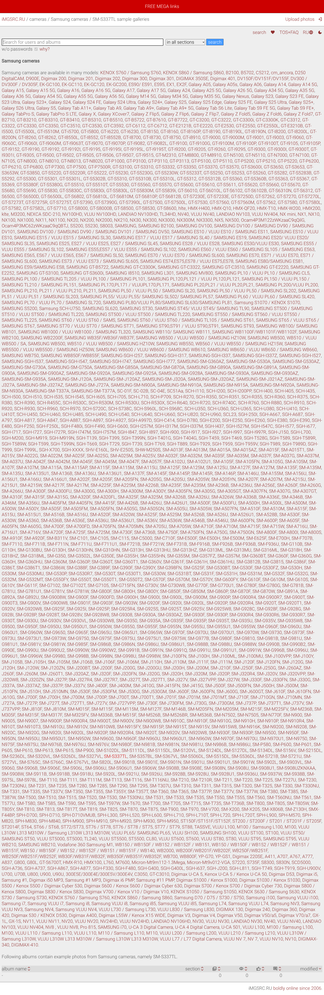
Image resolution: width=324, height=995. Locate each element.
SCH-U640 (141, 414)
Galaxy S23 (262, 96)
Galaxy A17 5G (151, 90)
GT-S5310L (164, 178)
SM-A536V (147, 520)
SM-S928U (198, 774)
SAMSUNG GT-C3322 (179, 267)
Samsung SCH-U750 (59, 308)
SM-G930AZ (170, 615)
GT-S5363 (278, 178)
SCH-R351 (229, 397)
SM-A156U (295, 473)
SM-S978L (26, 780)
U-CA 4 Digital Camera (197, 927)
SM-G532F (274, 573)
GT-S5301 (47, 178)
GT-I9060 (295, 137)
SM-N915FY (128, 727)
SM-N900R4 (75, 721)
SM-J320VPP (292, 674)
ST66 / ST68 (46, 827)
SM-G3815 (273, 562)
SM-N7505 (248, 715)
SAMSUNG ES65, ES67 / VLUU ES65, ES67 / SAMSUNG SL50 (62, 255)
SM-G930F (194, 615)
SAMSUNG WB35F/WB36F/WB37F (99, 338)
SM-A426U (151, 503)
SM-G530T (104, 573)
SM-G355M (178, 556)
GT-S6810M (121, 196)
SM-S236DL (13, 756)
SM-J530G (129, 691)
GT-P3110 (158, 161)
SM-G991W (250, 650)
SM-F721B (129, 544)
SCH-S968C (170, 408)
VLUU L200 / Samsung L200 (188, 933)
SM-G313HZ (184, 550)
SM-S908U (238, 768)
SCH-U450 (27, 414)
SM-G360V (150, 562)
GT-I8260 (27, 137)
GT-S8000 (78, 208)
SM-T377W (247, 791)
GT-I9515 (145, 155)
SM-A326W (222, 497)
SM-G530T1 (129, 573)
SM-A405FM (54, 503)
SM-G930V (50, 620)
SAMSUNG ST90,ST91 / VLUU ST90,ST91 (177, 326)
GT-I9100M (223, 143)
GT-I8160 (169, 131)
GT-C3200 (199, 120)
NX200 (87, 220)
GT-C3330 (27, 126)
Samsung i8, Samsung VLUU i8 (97, 903)
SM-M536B (201, 715)
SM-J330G (299, 679)
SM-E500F (187, 538)
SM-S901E (147, 762)
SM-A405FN (80, 503)
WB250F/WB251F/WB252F (29, 856)
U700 (7, 874)
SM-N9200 (273, 727)
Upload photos (300, 19)
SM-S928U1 (223, 774)
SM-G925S (147, 609)
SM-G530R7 (80, 573)
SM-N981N (168, 744)
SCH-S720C (94, 408)
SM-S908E (191, 768)
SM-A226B (148, 485)
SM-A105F (223, 461)
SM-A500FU (224, 503)
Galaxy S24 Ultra (119, 102)
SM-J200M (198, 668)
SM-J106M (128, 662)
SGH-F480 (125, 868)
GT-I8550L (68, 137)
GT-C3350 (48, 126)
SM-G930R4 (241, 615)
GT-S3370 (208, 167)
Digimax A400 (83, 915)
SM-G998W (149, 656)
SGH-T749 (262, 868)
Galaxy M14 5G (141, 96)
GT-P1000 (114, 161)
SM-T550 (215, 797)
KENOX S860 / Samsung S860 (193, 72)
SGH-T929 (200, 444)
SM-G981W (54, 644)
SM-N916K (249, 727)
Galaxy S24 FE (87, 102)
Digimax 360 (284, 909)
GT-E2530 (224, 126)
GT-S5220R (74, 173)
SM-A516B (53, 514)
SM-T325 (263, 786)
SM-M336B (101, 715)
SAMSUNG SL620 (100, 308)
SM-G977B (198, 638)
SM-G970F (174, 632)
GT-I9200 (177, 149)
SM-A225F (101, 485)
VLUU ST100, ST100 (258, 833)
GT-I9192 (50, 149)
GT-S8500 (123, 208)
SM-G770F (197, 585)
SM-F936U (268, 544)
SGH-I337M (191, 426)
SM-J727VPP (122, 703)
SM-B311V (57, 538)
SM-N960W (199, 738)
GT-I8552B (110, 137)
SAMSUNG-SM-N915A (226, 385)
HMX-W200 (289, 208)
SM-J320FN (125, 674)
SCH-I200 (215, 391)
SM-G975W (174, 638)
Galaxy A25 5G (206, 90)
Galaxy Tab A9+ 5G (175, 108)
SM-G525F (194, 567)
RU (308, 32)
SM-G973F (294, 632)
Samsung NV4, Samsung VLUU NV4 (61, 909)
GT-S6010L (210, 190)
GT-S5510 (74, 184)
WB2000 (165, 850)
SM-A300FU (60, 491)
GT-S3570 (229, 167)
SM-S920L (105, 774)
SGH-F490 (95, 426)
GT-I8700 (132, 137)
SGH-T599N (62, 444)
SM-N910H (244, 721)
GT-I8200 (277, 131)
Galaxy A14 (275, 84)
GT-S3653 (295, 167)
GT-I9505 (85, 155)
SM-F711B (34, 544)
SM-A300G (84, 491)
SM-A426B (127, 503)
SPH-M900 (73, 821)
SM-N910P (267, 721)
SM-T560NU (279, 797)
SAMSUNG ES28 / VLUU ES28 (190, 243)
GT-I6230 (130, 131)
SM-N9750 (296, 738)
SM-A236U (241, 485)
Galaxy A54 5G (47, 96)
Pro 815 (88, 927)
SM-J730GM (221, 703)
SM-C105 (99, 538)
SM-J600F (179, 691)
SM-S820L (101, 762)
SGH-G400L (172, 868)
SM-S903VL (290, 762)
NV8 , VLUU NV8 (61, 927)
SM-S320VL (39, 756)
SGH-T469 (231, 438)
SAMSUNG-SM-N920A (272, 385)
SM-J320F (101, 674)
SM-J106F (105, 662)
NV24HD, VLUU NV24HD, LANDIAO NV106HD (145, 921)
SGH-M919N (61, 438)
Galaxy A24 (179, 90)
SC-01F (124, 391)
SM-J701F (166, 697)
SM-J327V (177, 679)
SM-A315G (57, 497)
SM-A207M (271, 479)
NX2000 (104, 220)
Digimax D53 (281, 874)
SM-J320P (219, 674)
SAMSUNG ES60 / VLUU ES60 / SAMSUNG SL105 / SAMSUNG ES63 (246, 249)
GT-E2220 (203, 126)
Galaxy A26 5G (237, 90)
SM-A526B (194, 514)
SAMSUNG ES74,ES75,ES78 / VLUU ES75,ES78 (186, 261)
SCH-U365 (240, 408)
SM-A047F (129, 461)
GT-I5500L (25, 131)
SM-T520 (87, 797)
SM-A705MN (130, 526)
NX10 (313, 214)
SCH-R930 (24, 408)
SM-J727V (97, 703)
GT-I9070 (94, 143)
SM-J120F (244, 662)
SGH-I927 (211, 432)
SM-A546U (217, 520)
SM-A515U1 (29, 514)
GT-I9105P (310, 143)
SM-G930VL (75, 620)
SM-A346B (292, 497)
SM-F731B (176, 544)
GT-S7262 (265, 196)
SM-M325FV (76, 715)
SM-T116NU (156, 780)
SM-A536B (51, 520)
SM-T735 (212, 803)
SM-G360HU (30, 562)
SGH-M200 (12, 438)
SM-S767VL (77, 762)
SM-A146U (248, 473)
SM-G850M (194, 591)
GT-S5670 (290, 184)
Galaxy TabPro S (18, 114)
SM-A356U (28, 503)
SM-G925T (170, 609)
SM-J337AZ (28, 685)
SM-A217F (54, 485)
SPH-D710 (49, 815)
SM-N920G (28, 732)
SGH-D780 (187, 420)
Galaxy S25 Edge (205, 102)
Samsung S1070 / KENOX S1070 (267, 302)
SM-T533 (175, 797)
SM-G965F (77, 632)
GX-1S (15, 921)
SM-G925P (98, 609)
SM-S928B (174, 774)
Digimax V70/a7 (294, 915)
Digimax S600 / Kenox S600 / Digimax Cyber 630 (133, 886)
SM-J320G (149, 674)
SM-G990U (27, 650)
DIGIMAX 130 (229, 909)
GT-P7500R (99, 167)
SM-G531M (250, 573)
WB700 (170, 856)
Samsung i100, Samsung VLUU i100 (282, 897)
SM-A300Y (155, 491)
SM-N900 (292, 715)
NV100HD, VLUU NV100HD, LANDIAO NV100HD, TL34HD (119, 214)
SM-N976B (51, 744)
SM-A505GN (151, 508)
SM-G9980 (54, 656)
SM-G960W (31, 632)
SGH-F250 (24, 426)
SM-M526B (149, 715)
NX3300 (204, 220)
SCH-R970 (70, 408)
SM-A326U (198, 497)
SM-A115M (123, 467)
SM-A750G (216, 532)
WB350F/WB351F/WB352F (134, 856)
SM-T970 (189, 809)
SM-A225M (124, 485)
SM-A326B (175, 497)
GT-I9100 (178, 143)
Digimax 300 (134, 78)
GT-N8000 (27, 161)
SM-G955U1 (219, 626)
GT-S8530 (145, 208)
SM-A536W (170, 520)
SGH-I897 (148, 432)
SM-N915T (175, 727)
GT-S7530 (198, 202)
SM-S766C (53, 762)
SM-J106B (82, 662)
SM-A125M (193, 467)
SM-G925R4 (123, 609)
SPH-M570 (289, 815)
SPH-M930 (144, 821)
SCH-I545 (74, 397)
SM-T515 (67, 797)
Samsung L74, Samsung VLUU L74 (233, 903)
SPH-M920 (120, 821)
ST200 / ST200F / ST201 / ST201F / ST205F (276, 821)
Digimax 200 (53, 78)
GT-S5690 (26, 190)
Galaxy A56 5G (109, 96)
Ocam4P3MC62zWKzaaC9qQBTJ (35, 226)
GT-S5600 (183, 184)
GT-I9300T (299, 149)
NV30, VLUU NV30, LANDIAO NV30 (227, 921)
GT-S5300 (26, 178)
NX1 (302, 214)
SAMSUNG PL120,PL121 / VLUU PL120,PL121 (193, 279)
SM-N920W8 (194, 732)
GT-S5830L (117, 190)
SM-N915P (152, 727)
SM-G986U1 (173, 644)
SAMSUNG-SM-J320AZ (211, 379)
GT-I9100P (246, 143)
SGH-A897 (93, 420)
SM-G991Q (176, 650)
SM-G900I (150, 597)
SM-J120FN (268, 662)
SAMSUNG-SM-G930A (227, 373)
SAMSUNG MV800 (194, 273)
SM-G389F (99, 567)
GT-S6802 (74, 196)
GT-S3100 (122, 167)
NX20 (72, 220)
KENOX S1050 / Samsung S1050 (204, 891)
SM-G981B (267, 638)
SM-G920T (265, 603)
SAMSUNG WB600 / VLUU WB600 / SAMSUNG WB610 (150, 349)
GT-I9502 (65, 155)
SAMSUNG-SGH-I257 (122, 355)
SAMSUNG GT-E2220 (267, 267)
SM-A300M (132, 491)
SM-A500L (272, 503)
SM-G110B (291, 544)
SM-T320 (243, 786)
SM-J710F (238, 697)
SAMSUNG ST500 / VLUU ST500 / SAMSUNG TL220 (138, 314)
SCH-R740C (224, 402)
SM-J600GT (251, 691)
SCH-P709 (160, 397)
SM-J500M (287, 685)
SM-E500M (233, 538)
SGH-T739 (132, 444)
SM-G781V (54, 591)
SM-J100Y (303, 656)
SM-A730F (122, 532)
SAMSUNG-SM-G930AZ (274, 373)
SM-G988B (197, 644)
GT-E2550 (245, 126)
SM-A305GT (229, 491)
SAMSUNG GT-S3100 (37, 273)
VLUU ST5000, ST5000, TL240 (67, 839)
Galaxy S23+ (34, 102)
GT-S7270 (286, 196)
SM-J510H (30, 691)
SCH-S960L (145, 408)
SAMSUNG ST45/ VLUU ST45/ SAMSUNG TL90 (202, 308)
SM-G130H (55, 550)
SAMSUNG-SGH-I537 (23, 361)
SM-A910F (12, 538)
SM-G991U (200, 650)
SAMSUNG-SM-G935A (24, 379)
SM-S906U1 (120, 768)
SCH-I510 (32, 397)
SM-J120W (28, 668)
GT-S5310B (140, 178)
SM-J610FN (299, 691)
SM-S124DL (210, 750)
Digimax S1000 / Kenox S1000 (206, 880)
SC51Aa (175, 391)
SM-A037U (12, 461)
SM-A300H (108, 491)
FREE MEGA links (162, 6)
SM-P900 (84, 750)
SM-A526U (217, 514)
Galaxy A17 (123, 90)
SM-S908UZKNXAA (296, 768)
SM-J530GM (154, 691)
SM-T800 (255, 803)
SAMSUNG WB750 (20, 355)
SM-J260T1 (51, 674)
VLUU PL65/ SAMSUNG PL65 (141, 833)
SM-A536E (74, 520)
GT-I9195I (112, 149)
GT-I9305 (25, 155)
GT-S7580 (287, 202)
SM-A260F (287, 485)
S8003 (106, 226)
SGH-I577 (284, 426)
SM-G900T (294, 597)
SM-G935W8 (290, 620)
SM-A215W (31, 485)
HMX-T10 (266, 208)
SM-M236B (301, 709)
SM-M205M (226, 709)
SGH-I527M (237, 426)
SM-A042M (59, 461)
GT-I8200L (298, 131)
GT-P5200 (244, 161)
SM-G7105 (98, 585)
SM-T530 (108, 797)
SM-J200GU (149, 668)
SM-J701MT (214, 697)
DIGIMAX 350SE (192, 78)
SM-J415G (192, 685)
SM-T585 (46, 803)
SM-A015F (269, 450)
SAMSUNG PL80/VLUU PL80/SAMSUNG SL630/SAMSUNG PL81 (167, 302)
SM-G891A (287, 591)
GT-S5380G (51, 184)
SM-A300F (35, 491)
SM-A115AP (75, 467)
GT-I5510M (48, 131)
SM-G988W (245, 644)
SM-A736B (144, 532)
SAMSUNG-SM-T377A (93, 391)
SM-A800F (266, 532)
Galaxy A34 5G (268, 90)
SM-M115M (126, 709)
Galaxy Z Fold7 (298, 114)
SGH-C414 (164, 420)
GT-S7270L (309, 196)
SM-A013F (173, 450)
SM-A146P (225, 473)
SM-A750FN (192, 532)
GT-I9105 (289, 143)
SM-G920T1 (290, 603)
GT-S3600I (251, 167)
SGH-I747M (79, 432)
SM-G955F (147, 626)
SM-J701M (189, 697)
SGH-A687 (292, 414)
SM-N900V (122, 721)
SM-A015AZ (244, 450)
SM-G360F (277, 556)
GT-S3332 (165, 167)
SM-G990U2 (52, 650)
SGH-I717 (11, 432)
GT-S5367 (299, 178)
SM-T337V (52, 791)
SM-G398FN (169, 567)
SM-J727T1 (73, 703)
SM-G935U (241, 620)
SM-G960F (267, 626)
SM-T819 (88, 809)
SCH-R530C (75, 402)
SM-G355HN (152, 556)
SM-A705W (180, 526)
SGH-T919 (284, 868)
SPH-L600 (152, 815)
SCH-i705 (116, 397)
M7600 (123, 862)
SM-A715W (273, 526)
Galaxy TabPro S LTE (56, 114)
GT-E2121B (180, 126)
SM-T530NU (131, 797)
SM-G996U (297, 650)
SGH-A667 (269, 414)
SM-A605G (30, 526)
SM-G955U (194, 626)
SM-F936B (245, 544)
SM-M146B (175, 709)
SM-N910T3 (29, 727)
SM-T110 (48, 780)
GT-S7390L (130, 202)
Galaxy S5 (46, 108)
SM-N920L (73, 732)
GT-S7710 (56, 208)
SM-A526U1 (242, 514)
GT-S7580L (310, 202)
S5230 (91, 226)
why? (44, 49)
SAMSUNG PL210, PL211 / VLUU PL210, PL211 (49, 290)
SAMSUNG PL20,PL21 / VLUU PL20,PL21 (212, 285)
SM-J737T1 (269, 703)
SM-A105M (296, 461)
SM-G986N (124, 644)
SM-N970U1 (272, 738)
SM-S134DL (261, 750)
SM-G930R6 (267, 615)
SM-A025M (121, 455)
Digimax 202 (107, 78)
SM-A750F (167, 532)
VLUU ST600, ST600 (179, 839)
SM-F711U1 (105, 544)
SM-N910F (197, 721)
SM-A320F (80, 497)
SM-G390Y (144, 567)
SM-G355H (127, 556)
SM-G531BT (179, 573)
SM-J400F (97, 685)
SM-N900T (99, 721)
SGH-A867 (57, 868)
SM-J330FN (275, 679)
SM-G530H (291, 567)
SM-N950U (28, 738)
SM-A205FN (126, 479)
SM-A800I (288, 532)
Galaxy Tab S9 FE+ (295, 108)
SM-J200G (124, 668)
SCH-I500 (11, 397)
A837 (7, 862)
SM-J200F (102, 668)
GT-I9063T (73, 143)
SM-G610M (273, 579)
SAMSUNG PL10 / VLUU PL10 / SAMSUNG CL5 (262, 273)
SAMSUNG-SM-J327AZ (40, 385)
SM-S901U (194, 762)
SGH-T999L (25, 450)
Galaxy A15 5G (40, 90)
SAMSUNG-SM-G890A (209, 367)
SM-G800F (101, 591)
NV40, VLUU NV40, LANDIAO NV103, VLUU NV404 (228, 214)
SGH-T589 (279, 438)
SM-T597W (109, 803)
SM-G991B (129, 650)
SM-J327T (130, 679)
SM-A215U (295, 479)
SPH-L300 (107, 815)
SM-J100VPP (278, 656)
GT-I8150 (149, 131)
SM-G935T (218, 620)
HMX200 (311, 208)
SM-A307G (279, 491)
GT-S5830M (141, 190)
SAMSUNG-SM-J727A (87, 385)
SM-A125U (217, 467)
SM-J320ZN (32, 679)
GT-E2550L (268, 126)
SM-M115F (102, 709)
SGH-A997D (140, 420)
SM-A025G (97, 455)
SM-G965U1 (126, 632)
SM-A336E (269, 497)
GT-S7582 (11, 208)
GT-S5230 (118, 173)
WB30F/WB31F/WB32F (81, 856)
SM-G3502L (79, 556)
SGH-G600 (117, 426)
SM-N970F (223, 738)
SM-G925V (193, 609)
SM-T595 (87, 803)
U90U (58, 874)
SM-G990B (269, 644)
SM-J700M (73, 697)
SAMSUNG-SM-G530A (248, 361)
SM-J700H (49, 697)
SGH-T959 (222, 444)
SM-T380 (269, 791)
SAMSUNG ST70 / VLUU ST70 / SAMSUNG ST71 (85, 326)
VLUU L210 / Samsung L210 (246, 933)
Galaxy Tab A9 (107, 108)
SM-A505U (176, 508)
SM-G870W (263, 591)
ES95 (159, 84)
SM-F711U (81, 544)
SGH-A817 (24, 420)
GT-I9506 (105, 155)
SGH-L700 (301, 432)
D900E (32, 78)
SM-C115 (120, 538)
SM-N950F (288, 732)
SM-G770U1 (222, 585)
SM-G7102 (49, 585)
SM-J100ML (224, 656)
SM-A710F (203, 526)
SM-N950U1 (54, 738)
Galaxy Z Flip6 (175, 114)
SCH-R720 (200, 402)
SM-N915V (198, 727)
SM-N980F (121, 744)
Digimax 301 (161, 78)
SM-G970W (247, 632)
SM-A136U (85, 473)
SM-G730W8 (172, 585)
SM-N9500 (265, 732)
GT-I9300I (277, 149)
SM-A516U (77, 514)
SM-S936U (247, 774)
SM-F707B (302, 538)
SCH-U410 (286, 408)
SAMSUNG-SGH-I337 (210, 355)
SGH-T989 (270, 444)
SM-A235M (194, 485)
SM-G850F (170, 591)
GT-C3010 (159, 874)
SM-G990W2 (103, 650)
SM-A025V (144, 455)
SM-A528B (266, 514)
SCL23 (229, 414)
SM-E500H (209, 538)
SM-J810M (55, 709)
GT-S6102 (232, 190)
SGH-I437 (214, 426)
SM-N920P (96, 732)
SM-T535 (195, 797)
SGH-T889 (177, 444)
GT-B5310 (91, 120)
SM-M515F (125, 715)
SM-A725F (75, 532)
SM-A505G (126, 508)
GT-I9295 (237, 149)
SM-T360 (159, 791)
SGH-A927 (115, 420)
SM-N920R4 (121, 732)
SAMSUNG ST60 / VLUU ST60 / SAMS (77, 320)
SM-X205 (250, 809)
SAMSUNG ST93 (237, 326)
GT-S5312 (186, 178)
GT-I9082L (157, 143)
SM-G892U (28, 597)
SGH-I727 (32, 432)
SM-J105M (59, 662)
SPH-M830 (26, 821)
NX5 (219, 220)
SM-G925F (54, 609)
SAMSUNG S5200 (19, 308)
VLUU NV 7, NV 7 (241, 939)
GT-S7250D (242, 196)
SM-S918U (82, 774)
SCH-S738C (120, 408)
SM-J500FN (239, 685)
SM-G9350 (126, 620)
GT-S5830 (47, 190)
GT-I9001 (255, 137)
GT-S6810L (97, 196)
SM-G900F (78, 597)
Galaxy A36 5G (16, 96)
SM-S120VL (184, 750)
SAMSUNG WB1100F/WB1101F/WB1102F (254, 332)
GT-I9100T (268, 143)
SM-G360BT (253, 556)
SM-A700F (53, 526)
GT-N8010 (49, 161)
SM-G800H (124, 591)
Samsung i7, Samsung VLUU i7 (33, 903)
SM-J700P (96, 697)
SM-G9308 (121, 615)
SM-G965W (151, 632)
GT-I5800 (90, 131)
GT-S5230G (141, 173)
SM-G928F (267, 609)
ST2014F (10, 827)
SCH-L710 (138, 397)
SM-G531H (226, 573)
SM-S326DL (64, 756)
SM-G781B (293, 585)
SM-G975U (124, 638)
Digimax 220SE (248, 856)
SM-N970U (247, 738)
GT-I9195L (134, 149)
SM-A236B (218, 485)
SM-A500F (200, 503)
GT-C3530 (92, 126)
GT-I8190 (211, 131)
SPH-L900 (266, 815)
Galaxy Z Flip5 (145, 114)
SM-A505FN (102, 508)
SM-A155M (272, 473)
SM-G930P (217, 615)
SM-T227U (285, 780)
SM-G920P (217, 603)
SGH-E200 (210, 420)
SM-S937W (271, 774)
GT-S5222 (97, 173)
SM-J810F (32, 709)
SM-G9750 (78, 638)
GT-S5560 (140, 184)
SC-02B (140, 391)
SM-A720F (53, 532)
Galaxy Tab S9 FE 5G (254, 108)
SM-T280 (78, 786)
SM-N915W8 (224, 727)
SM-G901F (80, 603)
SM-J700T (119, 697)
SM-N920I (51, 732)
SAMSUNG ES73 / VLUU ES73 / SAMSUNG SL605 (88, 261)
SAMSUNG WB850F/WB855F (70, 355)
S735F (253, 862)
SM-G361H (197, 562)
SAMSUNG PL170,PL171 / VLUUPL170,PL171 (123, 285)
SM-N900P (50, 721)
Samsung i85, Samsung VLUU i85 (163, 903)
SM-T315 (222, 786)
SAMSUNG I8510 (122, 273)
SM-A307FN (255, 491)
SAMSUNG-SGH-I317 (166, 355)
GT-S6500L (52, 196)
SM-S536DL (243, 756)
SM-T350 (74, 791)
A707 (282, 856)
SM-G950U (50, 626)
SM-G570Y (202, 579)
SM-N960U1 (174, 738)
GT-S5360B (255, 178)
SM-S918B (59, 774)
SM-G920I (172, 603)
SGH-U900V (308, 868)
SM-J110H (151, 662)
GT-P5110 (222, 161)
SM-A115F (99, 467)
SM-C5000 (141, 538)
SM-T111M (90, 780)
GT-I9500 (45, 155)
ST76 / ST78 (98, 827)
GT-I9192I (70, 149)
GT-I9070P (115, 143)
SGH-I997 (232, 432)
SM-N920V (169, 732)
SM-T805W (298, 803)
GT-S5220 (51, 173)
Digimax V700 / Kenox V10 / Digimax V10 (127, 891)
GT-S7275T (60, 202)
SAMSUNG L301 (157, 273)
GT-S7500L (175, 202)
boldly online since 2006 (297, 988)
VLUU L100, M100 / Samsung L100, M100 (254, 827)
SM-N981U (192, 744)
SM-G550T (80, 579)
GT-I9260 (217, 149)
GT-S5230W (166, 173)
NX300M (185, 220)
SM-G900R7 (270, 597)
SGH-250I (247, 414)
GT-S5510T (96, 184)
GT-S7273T (12, 202)
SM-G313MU (238, 550)
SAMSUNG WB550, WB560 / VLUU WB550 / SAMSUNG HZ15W (219, 343)
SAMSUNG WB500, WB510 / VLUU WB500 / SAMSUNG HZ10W (91, 343)
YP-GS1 (223, 856)
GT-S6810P (146, 196)
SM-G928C (244, 609)
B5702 (247, 72)
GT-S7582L (34, 208)
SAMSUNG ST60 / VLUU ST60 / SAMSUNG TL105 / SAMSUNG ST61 (185, 320)
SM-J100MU (250, 656)
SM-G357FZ (203, 556)
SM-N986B (216, 744)
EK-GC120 (94, 84)
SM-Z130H (296, 809)
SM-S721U (291, 756)
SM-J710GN (262, 697)
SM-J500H (263, 685)
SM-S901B (124, 762)
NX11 (41, 220)
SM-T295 (138, 786)
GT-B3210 (26, 120)
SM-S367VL (166, 756)
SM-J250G (265, 668)
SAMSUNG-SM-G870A (162, 367)
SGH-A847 (47, 420)
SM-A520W (123, 514)
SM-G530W (154, 573)
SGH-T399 (109, 438)
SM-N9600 (103, 738)
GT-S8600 (166, 208)
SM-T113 (113, 780)
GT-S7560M (242, 202)
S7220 (238, 862)
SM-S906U (95, 768)
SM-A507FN (226, 508)
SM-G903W (126, 603)
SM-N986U (239, 744)
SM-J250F (243, 668)
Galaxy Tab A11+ (74, 108)
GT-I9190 (30, 149)
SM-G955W (244, 626)
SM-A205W (198, 479)
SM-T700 (151, 803)
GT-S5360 (232, 178)
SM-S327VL (90, 756)
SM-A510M (273, 508)
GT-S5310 (117, 178)
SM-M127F (150, 709)
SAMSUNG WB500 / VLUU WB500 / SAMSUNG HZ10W (191, 338)
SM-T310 (182, 786)
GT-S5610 (205, 184)
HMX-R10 (72, 862)
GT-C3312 (290, 120)
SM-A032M (191, 455)
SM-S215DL (309, 750)
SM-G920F (149, 603)
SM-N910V (77, 727)
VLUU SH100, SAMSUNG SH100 (204, 833)
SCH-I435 (305, 391)
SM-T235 (57, 786)
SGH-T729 (109, 444)
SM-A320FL (104, 497)
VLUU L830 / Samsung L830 (185, 909)
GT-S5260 (256, 173)
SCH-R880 (271, 402)
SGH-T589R (304, 438)
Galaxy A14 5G (302, 84)
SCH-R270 (183, 397)
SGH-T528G (255, 438)
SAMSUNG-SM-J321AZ (259, 379)
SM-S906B (27, 768)
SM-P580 (261, 744)
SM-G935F (173, 620)
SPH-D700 (26, 815)
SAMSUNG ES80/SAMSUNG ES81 (269, 261)
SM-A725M (98, 532)
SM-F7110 (12, 544)
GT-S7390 (83, 202)
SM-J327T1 (153, 679)
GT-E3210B (292, 126)
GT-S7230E (194, 196)
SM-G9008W (53, 597)
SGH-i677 (305, 426)
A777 (307, 856)
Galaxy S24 (60, 102)
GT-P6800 (33, 167)
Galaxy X (87, 114)
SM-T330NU (306, 786)
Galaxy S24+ (150, 102)
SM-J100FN (174, 656)
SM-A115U (146, 467)
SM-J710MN (289, 697)
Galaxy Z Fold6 (267, 114)
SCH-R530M (101, 402)
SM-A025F (74, 455)
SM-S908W (13, 774)
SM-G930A (145, 615)
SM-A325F (128, 497)
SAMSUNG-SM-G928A (181, 373)
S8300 (267, 862)
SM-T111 (68, 780)
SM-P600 (282, 744)
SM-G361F (173, 562)
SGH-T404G (185, 438)
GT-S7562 (266, 202)
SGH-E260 (255, 420)
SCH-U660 (164, 414)
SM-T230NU (14, 786)
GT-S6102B (256, 190)
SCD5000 (301, 862)
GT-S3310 (143, 167)
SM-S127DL (236, 750)
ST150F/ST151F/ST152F (205, 821)
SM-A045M (105, 461)
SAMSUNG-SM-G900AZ (40, 373)
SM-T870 (129, 809)
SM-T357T (138, 791)
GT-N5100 (233, 155)
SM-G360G (301, 556)
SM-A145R (202, 473)
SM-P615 (64, 750)
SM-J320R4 (243, 674)
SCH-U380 (263, 408)
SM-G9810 (244, 638)
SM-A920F (34, 538)
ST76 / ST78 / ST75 (133, 827)
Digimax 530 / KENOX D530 (39, 915)
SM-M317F (51, 715)
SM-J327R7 (106, 679)
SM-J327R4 (80, 679)
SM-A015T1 (293, 450)
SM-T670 (131, 803)
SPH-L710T (197, 815)
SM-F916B (199, 544)
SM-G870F (240, 591)
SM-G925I (76, 609)
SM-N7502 (224, 715)
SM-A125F (169, 467)
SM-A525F (147, 514)
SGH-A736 (12, 868)
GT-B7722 (177, 120)
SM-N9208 (296, 727)
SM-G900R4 (244, 597)
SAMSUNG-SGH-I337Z (255, 355)
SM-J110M (175, 662)
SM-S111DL (133, 750)
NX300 (150, 220)
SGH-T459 (209, 438)
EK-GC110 (72, 84)
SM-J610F (275, 691)
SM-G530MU (31, 573)
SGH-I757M (104, 432)
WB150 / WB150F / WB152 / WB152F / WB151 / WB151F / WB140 (87, 850)
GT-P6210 (11, 167)
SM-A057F (151, 461)
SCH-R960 (47, 408)
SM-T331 (11, 791)
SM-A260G (310, 485)
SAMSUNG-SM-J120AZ (117, 379)
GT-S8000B (101, 208)
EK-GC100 (49, 84)
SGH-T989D (294, 444)
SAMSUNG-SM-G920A (88, 373)
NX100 (8, 220)
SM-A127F (240, 467)
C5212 (262, 72)
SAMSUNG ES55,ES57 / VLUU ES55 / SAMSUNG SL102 (121, 249)
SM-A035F (214, 455)
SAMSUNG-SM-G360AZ (200, 361)
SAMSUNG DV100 (194, 226)
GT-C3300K (267, 120)
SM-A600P (266, 520)
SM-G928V (71, 615)
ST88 (187, 827)
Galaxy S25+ (301, 102)
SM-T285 (98, 786)
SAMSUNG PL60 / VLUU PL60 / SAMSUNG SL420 (264, 296)
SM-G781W (77, 591)
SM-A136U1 (110, 473)
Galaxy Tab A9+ (138, 108)
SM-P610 (23, 750)
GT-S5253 (234, 173)
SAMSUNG (125, 226)
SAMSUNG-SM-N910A (179, 385)
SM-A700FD (78, 526)
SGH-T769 (154, 444)
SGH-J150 (278, 432)
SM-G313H (133, 550)
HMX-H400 (199, 208)
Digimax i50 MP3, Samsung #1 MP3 (65, 880)
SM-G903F (102, 603)
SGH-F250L (47, 426)
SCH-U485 (72, 414)
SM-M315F (28, 715)
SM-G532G (297, 573)
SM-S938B (294, 774)
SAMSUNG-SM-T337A (47, 391)
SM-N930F (219, 732)
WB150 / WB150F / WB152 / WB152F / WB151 (162, 844)
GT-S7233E (218, 196)
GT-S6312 (303, 190)
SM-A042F (35, 461)
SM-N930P (242, 732)
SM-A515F (297, 508)
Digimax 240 (257, 909)
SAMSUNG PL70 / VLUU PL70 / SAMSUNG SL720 (51, 302)
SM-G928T (48, 615)
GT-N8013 (71, 161)
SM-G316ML (265, 550)
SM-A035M (237, 455)
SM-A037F (261, 455)
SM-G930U (27, 620)
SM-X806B (272, 809)
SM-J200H (174, 668)
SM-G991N (152, 650)
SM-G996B (274, 650)
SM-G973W (55, 638)
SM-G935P (195, 620)
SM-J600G (227, 691)
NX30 (135, 220)
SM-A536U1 (122, 520)
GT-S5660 (269, 184)
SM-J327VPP (203, 679)
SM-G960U (290, 626)
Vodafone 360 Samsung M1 (85, 844)
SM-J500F (215, 685)
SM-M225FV (276, 709)
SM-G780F (246, 585)
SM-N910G (220, 721)
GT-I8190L (232, 131)
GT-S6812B (170, 196)
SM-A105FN (247, 461)
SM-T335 (31, 791)
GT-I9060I (27, 143)
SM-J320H (172, 674)
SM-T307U (160, 786)
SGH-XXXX (73, 450)
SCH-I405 (284, 391)
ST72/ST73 (72, 827)
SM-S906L (72, 768)
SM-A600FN (242, 520)
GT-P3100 (136, 161)
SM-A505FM (75, 508)
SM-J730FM (171, 703)
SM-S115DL (159, 750)
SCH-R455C (49, 402)
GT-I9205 (197, 149)
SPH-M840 (49, 821)
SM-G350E (103, 556)
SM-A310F (12, 497)
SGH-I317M (166, 426)
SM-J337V (75, 685)
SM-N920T (146, 732)
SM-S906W (145, 768)
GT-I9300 (256, 149)
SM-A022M (51, 455)
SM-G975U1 (149, 638)
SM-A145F (156, 473)
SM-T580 (26, 803)
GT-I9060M (50, 143)
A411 (270, 856)
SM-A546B (194, 520)
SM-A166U (30, 479)
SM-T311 (202, 786)
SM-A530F (289, 514)
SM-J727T (49, 703)
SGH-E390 (299, 420)
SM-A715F (250, 526)
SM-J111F (198, 662)
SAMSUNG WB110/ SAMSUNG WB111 (171, 332)
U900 (45, 874)
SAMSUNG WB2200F (41, 338)
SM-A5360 (28, 520)
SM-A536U (98, 520)
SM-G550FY (56, 579)
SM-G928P (26, 615)
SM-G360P (79, 562)
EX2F (181, 84)
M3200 (18, 214)
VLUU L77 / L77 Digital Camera (191, 939)
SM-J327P (56, 679)
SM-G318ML (32, 556)
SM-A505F (50, 508)
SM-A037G (284, 455)
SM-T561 (302, 797)
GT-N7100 (299, 155)
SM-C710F (164, 538)
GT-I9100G (199, 143)
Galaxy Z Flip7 (205, 114)
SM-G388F (77, 567)
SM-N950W (79, 738)
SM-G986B (100, 644)
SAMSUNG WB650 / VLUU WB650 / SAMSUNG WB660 (262, 349)
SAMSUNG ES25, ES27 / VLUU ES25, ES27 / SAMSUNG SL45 (97, 243)
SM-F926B (222, 544)
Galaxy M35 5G (205, 96)
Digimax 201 (80, 78)
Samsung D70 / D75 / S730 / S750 (209, 897)
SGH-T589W (14, 444)
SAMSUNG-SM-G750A (70, 367)
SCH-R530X (153, 402)
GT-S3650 (273, 167)
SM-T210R (201, 780)
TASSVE (202, 827)
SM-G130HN (80, 550)
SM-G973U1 (29, 638)
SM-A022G (27, 455)
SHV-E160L (97, 450)
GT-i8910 (191, 137)
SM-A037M (308, 455)
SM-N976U (75, 744)
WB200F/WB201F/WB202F (203, 850)
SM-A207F (248, 479)
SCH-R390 (24, 402)
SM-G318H (291, 550)
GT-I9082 (136, 143)
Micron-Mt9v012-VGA (208, 862)
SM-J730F (147, 703)
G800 (19, 862)
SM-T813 (45, 809)
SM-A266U (12, 491)
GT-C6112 (135, 126)
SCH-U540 (118, 414)
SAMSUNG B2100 (156, 226)
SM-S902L (266, 762)
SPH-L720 (220, 815)
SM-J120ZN (53, 668)
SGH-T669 (86, 444)
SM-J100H (199, 656)
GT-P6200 (309, 161)
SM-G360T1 (126, 562)
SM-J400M (120, 685)
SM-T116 (133, 780)
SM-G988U (221, 644)
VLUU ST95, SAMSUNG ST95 (267, 839)
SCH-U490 (95, 414)
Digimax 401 (222, 78)
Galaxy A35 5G (299, 90)
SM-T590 (67, 803)
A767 (295, 856)
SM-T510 (47, 797)
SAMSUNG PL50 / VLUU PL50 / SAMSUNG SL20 (146, 290)
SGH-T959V (246, 444)
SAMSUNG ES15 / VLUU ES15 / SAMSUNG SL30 (62, 237)
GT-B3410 (69, 120)
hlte (182, 208)
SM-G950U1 (75, 626)
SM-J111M (221, 662)
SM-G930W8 (101, 620)
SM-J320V (267, 674)
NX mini (288, 214)
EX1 (170, 84)
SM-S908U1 (263, 768)
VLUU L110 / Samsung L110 (43, 933)
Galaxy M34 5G (173, 96)
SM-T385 (289, 791)
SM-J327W (228, 679)
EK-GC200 (116, 84)
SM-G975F (101, 638)
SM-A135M (310, 467)
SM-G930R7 (293, 615)
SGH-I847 (127, 432)
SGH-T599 (38, 444)
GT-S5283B (300, 173)
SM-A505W (201, 508)
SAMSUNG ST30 (136, 308)
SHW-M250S (147, 450)
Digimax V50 (229, 915)
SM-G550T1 (105, 579)
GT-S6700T (50, 862)
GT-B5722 (134, 120)
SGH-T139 (86, 438)
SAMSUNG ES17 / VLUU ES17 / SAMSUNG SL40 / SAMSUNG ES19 (180, 237)
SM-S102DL (107, 750)
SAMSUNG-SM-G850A (116, 367)
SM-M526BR (175, 715)
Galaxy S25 (175, 102)
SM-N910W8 (102, 727)
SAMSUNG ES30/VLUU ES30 (250, 243)
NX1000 (25, 220)
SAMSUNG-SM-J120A (70, 379)
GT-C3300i (243, 120)
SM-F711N (58, 544)
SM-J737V (293, 703)
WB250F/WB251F (250, 850)
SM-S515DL (218, 756)
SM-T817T (67, 809)
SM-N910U (53, 727)
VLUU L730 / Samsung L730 (127, 909)
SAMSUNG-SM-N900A (133, 385)
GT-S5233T (190, 173)
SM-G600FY (226, 579)
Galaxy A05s (225, 84)
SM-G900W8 (55, 603)
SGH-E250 (232, 420)
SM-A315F (34, 497)
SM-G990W (78, 650)
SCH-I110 (194, 391)
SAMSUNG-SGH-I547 (66, 361)
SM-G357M (228, 556)
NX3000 (167, 220)
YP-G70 (205, 856)
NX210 (121, 220)
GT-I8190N (255, 131)
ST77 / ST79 (167, 827)
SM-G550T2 (131, 579)
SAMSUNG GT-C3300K (133, 267)
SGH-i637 (195, 868)
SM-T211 (223, 780)
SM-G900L (172, 597)
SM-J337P (52, 685)
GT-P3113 (179, 161)
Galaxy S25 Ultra (270, 102)
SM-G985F (77, 644)
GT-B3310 (48, 120)
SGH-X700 (49, 450)
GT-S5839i (165, 190)
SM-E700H (279, 538)
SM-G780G (269, 585)
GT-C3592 (114, 126)
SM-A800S (310, 532)
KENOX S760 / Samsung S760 (130, 72)
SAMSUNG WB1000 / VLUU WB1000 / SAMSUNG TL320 (74, 332)
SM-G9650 (54, 632)
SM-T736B (233, 803)
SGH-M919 (36, 438)
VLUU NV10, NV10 (278, 939)
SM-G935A (150, 620)
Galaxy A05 (199, 84)
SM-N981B (144, 744)
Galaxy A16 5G (95, 90)
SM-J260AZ (290, 668)
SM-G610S (297, 579)
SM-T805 (276, 803)
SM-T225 (263, 780)
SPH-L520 (129, 815)
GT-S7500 (152, 202)
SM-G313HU (158, 550)
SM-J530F (80, 691)
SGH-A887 (70, 420)
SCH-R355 (251, 397)
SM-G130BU (30, 550)
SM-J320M (196, 674)
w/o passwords (17, 49)
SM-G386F (296, 562)
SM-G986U (148, 644)
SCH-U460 (49, 414)
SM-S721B (267, 756)
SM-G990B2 (294, 644)
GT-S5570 (162, 184)
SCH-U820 (187, 414)
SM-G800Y (147, 591)
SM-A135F (286, 467)
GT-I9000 (211, 137)
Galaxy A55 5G (78, 96)
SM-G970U (197, 632)
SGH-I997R (255, 432)
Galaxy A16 (68, 90)
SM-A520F (100, 514)
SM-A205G (151, 479)
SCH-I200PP (239, 391)
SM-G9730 (271, 632)
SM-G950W (100, 626)
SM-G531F (203, 573)
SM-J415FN (168, 685)
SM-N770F (271, 715)
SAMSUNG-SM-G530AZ (295, 361)
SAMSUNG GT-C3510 (223, 267)
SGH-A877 (80, 868)
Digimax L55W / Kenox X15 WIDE (132, 915)
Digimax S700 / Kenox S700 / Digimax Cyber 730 (233, 886)
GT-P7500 (76, 167)
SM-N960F (126, 738)
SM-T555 (235, 797)
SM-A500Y (28, 508)
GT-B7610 (156, 120)
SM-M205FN (200, 709)
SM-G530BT (218, 567)
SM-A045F (82, 461)
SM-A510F (250, 508)
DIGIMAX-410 (24, 945)
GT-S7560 (219, 202)
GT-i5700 (70, 131)
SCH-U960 (210, 414)
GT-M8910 (211, 155)
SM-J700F (27, 697)
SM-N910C (174, 721)
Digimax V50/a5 (260, 915)
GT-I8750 (172, 137)
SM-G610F (250, 579)
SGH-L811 (239, 868)
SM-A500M (296, 503)
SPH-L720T (243, 815)
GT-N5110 (255, 155)
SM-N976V (98, 744)
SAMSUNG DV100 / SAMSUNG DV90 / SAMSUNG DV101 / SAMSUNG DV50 (93, 231)
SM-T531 (154, 797)
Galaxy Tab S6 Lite (214, 108)
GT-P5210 (266, 161)
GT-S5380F (27, 184)
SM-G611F (27, 585)
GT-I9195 (91, 149)
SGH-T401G (159, 438)
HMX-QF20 (244, 208)
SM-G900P (219, 597)
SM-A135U (12, 473)
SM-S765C (29, 762)
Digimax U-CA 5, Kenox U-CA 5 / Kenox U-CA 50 (219, 874)
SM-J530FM (104, 691)
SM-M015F (78, 709)
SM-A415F (104, 503)
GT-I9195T (156, 149)
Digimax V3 (178, 915)
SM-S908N (214, 768)
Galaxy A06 (250, 84)
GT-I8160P (190, 131)
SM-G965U (101, 632)
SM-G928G (290, 609)
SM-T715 (192, 803)
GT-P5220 (287, 161)
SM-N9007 (27, 721)
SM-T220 (243, 780)
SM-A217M (77, 485)
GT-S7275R (36, 202)
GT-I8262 (47, 137)
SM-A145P (179, 473)
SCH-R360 (274, 397)
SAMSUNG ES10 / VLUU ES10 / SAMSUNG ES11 (219, 231)
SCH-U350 (194, 408)
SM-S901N (170, 762)
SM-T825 (108, 809)
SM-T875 (149, 809)
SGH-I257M (141, 426)
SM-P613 (44, 750)
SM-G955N (170, 626)
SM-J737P (246, 703)
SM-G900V (30, 603)
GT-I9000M (233, 137)
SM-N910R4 (292, 721)
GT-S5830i (94, 190)
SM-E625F (256, 538)
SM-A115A (51, 467)
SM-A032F (167, 455)
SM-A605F (289, 520)
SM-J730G (196, 703)
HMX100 (93, 862)
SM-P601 (302, 744)
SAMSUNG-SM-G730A (24, 367)
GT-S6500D (28, 196)
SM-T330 (283, 786)
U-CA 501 (230, 927)
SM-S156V (285, 750)
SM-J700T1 (142, 697)
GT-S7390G (106, 202)
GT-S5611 (226, 184)
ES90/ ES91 (140, 84)
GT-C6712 (157, 126)
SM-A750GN (242, 532)
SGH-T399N (133, 438)
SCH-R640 (177, 402)
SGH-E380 (277, 420)
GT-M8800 (188, 155)
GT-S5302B (94, 178)
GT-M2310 (166, 155)
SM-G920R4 (241, 603)
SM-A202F (79, 479)
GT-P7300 (54, 167)
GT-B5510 (113, 120)
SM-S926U (151, 774)
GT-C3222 (221, 120)
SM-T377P (201, 791)
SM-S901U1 (218, 762)
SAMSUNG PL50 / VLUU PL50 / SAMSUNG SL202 (246, 290)
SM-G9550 (124, 626)
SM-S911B (36, 774)
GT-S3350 (186, 167)
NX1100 (57, 220)
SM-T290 (118, 786)
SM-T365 (179, 791)
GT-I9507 (125, 155)
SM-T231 (37, 786)
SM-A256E (264, 485)
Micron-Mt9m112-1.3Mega (158, 862)
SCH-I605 (95, 397)
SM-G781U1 (29, 591)
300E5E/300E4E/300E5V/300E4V (99, 874)
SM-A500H (249, 503)
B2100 (232, 72)
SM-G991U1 (225, 650)
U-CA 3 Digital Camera (151, 927)
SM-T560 (256, 797)
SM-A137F (134, 473)
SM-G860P (217, 591)
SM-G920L (194, 603)
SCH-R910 (294, 402)
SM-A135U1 (37, 473)
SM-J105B (12, 662)
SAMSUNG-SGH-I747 (110, 361)
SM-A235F (171, 485)
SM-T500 (27, 797)
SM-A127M (263, 467)
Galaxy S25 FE (238, 102)
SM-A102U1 (199, 461)
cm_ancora (282, 72)
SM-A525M (170, 514)
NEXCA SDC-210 (43, 214)
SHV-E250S (121, 450)
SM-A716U (297, 526)
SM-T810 (25, 809)
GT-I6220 (110, 131)
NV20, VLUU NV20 (80, 921)
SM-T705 (172, 803)
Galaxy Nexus (235, 96)
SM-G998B (78, 656)
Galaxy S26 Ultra (18, 108)
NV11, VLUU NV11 (41, 921)
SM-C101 (78, 538)
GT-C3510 (70, 126)
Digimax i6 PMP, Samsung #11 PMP (138, 880)
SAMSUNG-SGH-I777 (154, 361)
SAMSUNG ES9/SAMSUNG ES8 (33, 267)
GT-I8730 (152, 137)
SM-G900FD (102, 597)
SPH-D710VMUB (78, 815)
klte (5, 214)
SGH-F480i (72, 426)
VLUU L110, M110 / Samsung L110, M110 (116, 933)
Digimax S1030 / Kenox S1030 (269, 880)
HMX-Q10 (221, 208)
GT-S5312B (209, 178)
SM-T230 (307, 780)
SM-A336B (246, 497)
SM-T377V (223, 791)
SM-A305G (204, 491)
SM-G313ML (211, 550)
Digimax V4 (203, 915)
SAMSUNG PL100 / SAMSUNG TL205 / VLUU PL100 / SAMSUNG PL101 (73, 279)
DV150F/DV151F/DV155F (263, 78)
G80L (32, 862)
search (259, 32)
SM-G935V (264, 620)
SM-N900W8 (148, 721)
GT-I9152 (11, 149)
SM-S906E (50, 768)
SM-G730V (147, 585)
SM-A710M (226, 526)
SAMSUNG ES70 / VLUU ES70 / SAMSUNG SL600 (174, 255)
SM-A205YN (223, 479)
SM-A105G (272, 461)
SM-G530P (56, 573)
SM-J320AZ (77, 674)
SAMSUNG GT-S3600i (81, 273)
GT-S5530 (119, 184)
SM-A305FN (180, 491)
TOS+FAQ (289, 32)
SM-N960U (149, 738)
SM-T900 (169, 809)
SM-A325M (151, 497)
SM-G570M (178, 579)
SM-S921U (128, 774)
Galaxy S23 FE (289, 96)
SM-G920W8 (29, 609)
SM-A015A (220, 450)
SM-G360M (55, 562)
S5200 (76, 226)
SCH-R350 (206, 397)
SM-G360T (102, 562)
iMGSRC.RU (13, 19)
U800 (32, 874)
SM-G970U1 (222, 632)
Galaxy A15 (13, 90)
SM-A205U (174, 479)
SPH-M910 (97, 821)
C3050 (140, 874)
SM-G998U (125, 656)
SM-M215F (251, 709)
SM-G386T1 (28, 567)
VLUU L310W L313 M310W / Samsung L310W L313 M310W (98, 939)
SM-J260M (27, 674)
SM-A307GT (304, 491)
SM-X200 (230, 809)
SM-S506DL (192, 756)
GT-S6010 (187, 190)
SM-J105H (35, 662)
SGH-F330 (103, 868)
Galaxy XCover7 (113, 114)
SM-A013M (196, 450)
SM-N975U (27, 744)
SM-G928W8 (96, 615)
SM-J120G (292, 662)
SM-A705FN (104, 526)
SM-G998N (102, 656)
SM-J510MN (55, 691)
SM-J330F (251, 679)
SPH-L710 (174, 815)
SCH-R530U (127, 402)
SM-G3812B (248, 562)
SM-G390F (122, 567)
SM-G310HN (107, 550)
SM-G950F (27, 626)
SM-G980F (221, 638)
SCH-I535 (53, 397)
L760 (109, 862)
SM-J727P (27, 703)
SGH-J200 (217, 868)
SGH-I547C (262, 426)
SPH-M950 (168, 821)
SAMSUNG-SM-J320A (164, 379)
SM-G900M (196, 597)
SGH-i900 (169, 432)
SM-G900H (127, 597)
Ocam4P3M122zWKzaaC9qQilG (272, 220)
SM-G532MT (30, 579)
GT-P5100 (201, 161)
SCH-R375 (297, 397)
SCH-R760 (248, 402)
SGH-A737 (34, 868)
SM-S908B (168, 768)
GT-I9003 (275, 137)
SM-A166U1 (55, 479)
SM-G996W (31, 656)
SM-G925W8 (218, 609)
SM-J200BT (78, 668)
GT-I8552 (89, 137)
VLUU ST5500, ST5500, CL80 (128, 839)
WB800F (188, 856)
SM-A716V (30, 532)
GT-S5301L (70, 178)
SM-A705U (156, 526)
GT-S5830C (70, 190)
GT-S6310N (280, 190)
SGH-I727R (55, 432)
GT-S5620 (248, 184)
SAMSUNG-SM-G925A (134, 373)
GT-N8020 (93, 161)
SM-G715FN (123, 585)
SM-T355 (94, 791)
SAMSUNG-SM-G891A (255, 367)
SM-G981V (30, 644)
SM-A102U (174, 461)
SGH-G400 (148, 868)
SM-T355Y (115, 791)
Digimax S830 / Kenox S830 (56, 891)
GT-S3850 (30, 173)
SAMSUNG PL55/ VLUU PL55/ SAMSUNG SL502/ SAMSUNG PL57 (146, 296)
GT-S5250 (213, 173)
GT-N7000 (277, 155)
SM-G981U (291, 638)
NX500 (232, 220)
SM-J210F (221, 668)
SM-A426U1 (176, 503)
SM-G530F (242, 567)
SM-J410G (143, 685)
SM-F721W (153, 544)
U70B (19, 874)
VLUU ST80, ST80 (218, 839)
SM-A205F (102, 479)
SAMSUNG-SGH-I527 (300, 355)
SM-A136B (61, 473)
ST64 (26, 827)
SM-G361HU (222, 562)
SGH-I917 (190, 432)
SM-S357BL (141, 756)
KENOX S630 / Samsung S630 (269, 891)
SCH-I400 (263, 391)
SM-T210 (180, 780)
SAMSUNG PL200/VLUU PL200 (286, 285)
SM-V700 (210, 809)
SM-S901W (243, 762)
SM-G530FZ (266, 567)
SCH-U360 (217, 408)
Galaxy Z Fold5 (235, 114)
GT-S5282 (277, 173)
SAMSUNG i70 (112, 927)
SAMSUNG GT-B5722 (87, 267)
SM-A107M (27, 467)
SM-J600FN (203, 691)
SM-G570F (155, 579)
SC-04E (157, 391)
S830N (283, 862)
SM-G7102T (74, 585)
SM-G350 (56, 556)
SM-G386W (53, 567)
